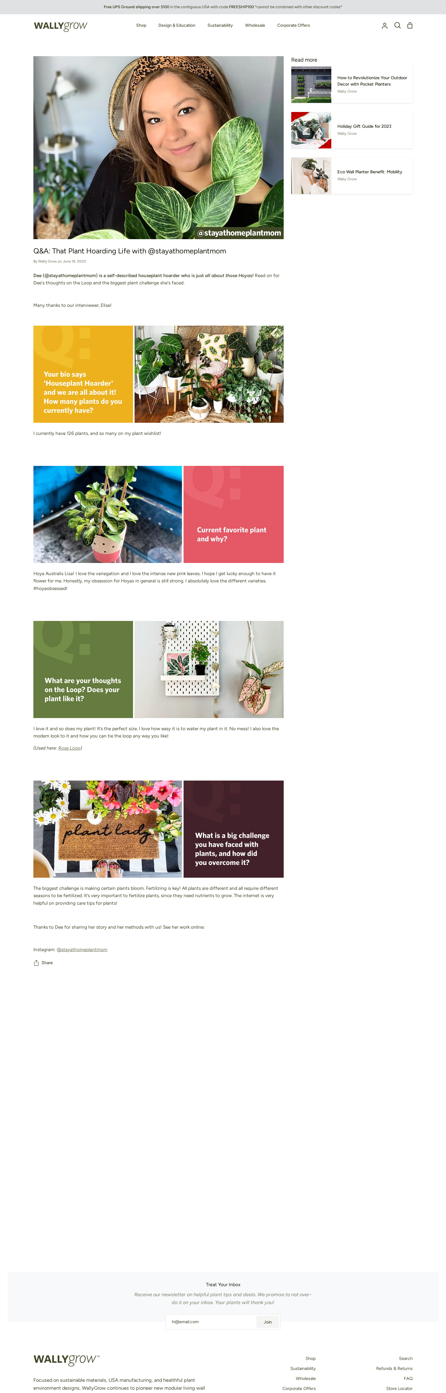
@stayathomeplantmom (82, 949)
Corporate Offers (299, 1388)
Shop (311, 1358)
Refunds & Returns (394, 1368)
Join (268, 1322)
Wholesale (306, 1378)
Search (406, 1358)
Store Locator (399, 1388)
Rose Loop (69, 748)
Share (47, 962)
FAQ (408, 1378)
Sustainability (303, 1368)
